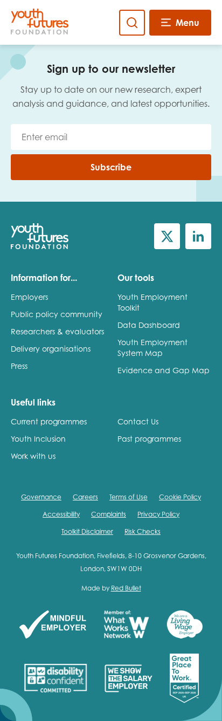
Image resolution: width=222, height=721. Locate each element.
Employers (29, 296)
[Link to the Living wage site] (184, 625)
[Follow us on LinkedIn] (198, 236)
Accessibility (61, 514)
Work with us (33, 456)
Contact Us (137, 421)
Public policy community (56, 314)
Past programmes (149, 438)
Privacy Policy (158, 514)
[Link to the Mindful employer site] (52, 625)
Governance (41, 497)
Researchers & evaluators (57, 331)
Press (19, 365)
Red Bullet (126, 588)
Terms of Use (128, 497)
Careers (85, 497)
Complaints (108, 514)
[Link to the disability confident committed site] (55, 679)
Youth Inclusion (38, 438)
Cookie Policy (180, 497)
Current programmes (49, 421)
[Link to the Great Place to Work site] (184, 679)
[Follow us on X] (167, 236)
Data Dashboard (148, 324)
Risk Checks (142, 531)
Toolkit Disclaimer (87, 531)
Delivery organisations (51, 348)
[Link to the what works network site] (126, 625)
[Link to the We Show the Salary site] (128, 679)
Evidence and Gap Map (163, 370)
